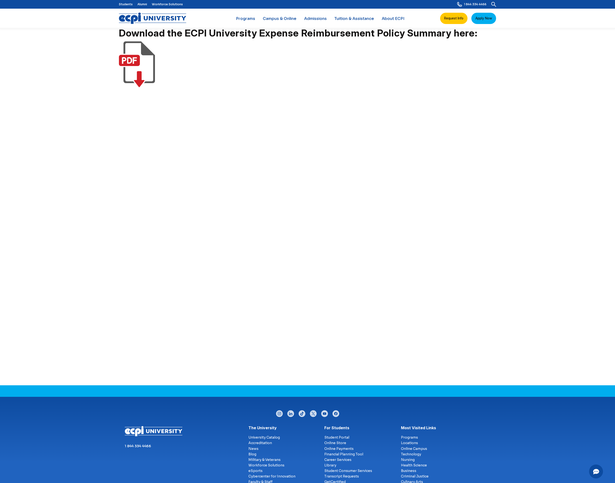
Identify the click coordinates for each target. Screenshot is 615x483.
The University (262, 427)
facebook (335, 412)
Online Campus (414, 449)
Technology (411, 454)
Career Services (337, 460)
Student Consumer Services (348, 471)
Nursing (408, 460)
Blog (252, 454)
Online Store (335, 443)
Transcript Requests (341, 476)
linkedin (290, 412)
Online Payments (339, 449)
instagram (279, 412)
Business (408, 471)
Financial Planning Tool (343, 454)
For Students (336, 427)
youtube (324, 412)
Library (330, 465)
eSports (255, 471)
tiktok (302, 412)
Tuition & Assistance (354, 18)
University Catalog (264, 437)
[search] (493, 4)
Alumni (142, 4)
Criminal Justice (415, 476)
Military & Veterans (264, 460)
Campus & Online (279, 18)
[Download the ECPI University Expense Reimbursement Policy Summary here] (137, 84)
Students (126, 4)
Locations (409, 443)
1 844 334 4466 (475, 4)
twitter (313, 412)
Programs (245, 18)
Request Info (453, 18)
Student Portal (336, 437)
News (253, 449)
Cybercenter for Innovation (271, 476)
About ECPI (393, 18)
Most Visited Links (418, 427)
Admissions (315, 18)
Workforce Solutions (167, 4)
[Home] (154, 18)
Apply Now (483, 18)
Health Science (414, 465)
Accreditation (260, 443)
